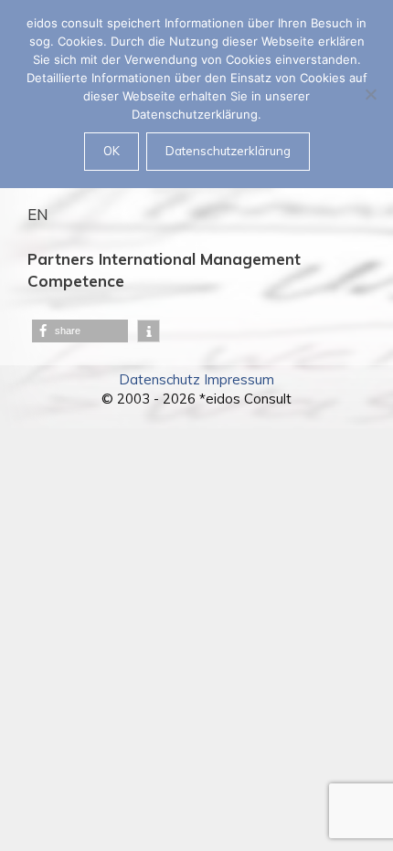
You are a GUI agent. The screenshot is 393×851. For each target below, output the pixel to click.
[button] (80, 331)
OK (111, 150)
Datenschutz (159, 379)
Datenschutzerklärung (228, 150)
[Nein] (370, 94)
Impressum (239, 379)
